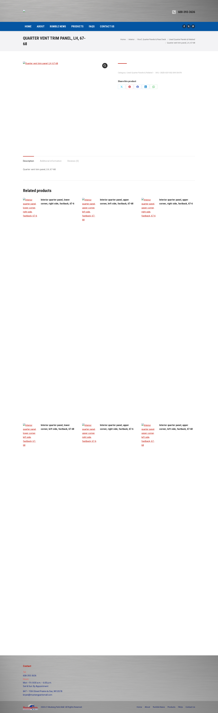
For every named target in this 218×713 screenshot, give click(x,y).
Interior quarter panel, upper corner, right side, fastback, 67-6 (176, 201)
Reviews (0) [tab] (73, 161)
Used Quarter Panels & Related (139, 73)
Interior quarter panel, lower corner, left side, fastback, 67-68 (57, 427)
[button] (105, 65)
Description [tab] (28, 161)
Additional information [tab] (51, 161)
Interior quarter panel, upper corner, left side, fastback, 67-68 (116, 201)
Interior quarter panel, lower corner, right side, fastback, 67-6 (57, 201)
